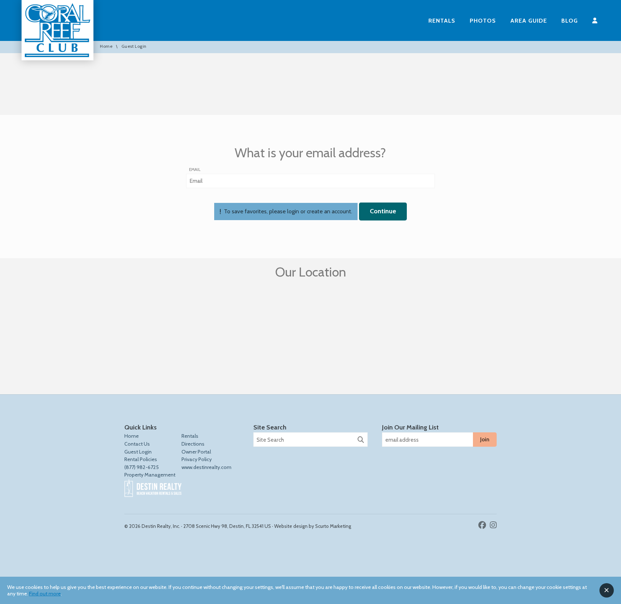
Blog (569, 20)
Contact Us (137, 444)
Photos (483, 20)
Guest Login (138, 452)
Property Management (149, 474)
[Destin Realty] (57, 30)
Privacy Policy (196, 459)
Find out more (45, 593)
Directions (192, 444)
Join (484, 439)
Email (195, 169)
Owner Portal (196, 452)
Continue (383, 211)
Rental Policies (140, 459)
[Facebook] (483, 525)
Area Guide (528, 20)
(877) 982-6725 (141, 467)
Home (106, 47)
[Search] (361, 440)
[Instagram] (493, 525)
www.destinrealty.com (206, 467)
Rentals (441, 20)
